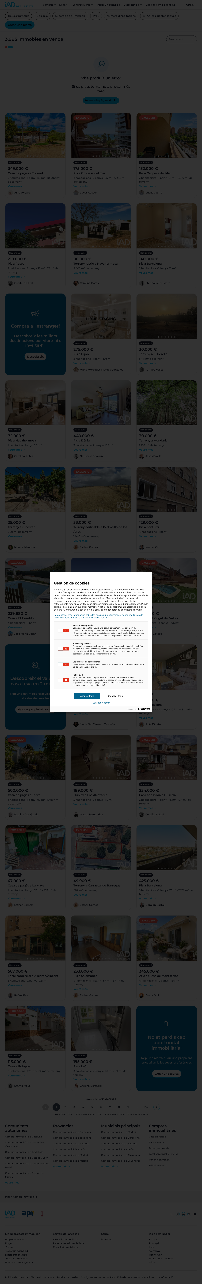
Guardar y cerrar (101, 702)
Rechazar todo (115, 696)
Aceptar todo (87, 696)
